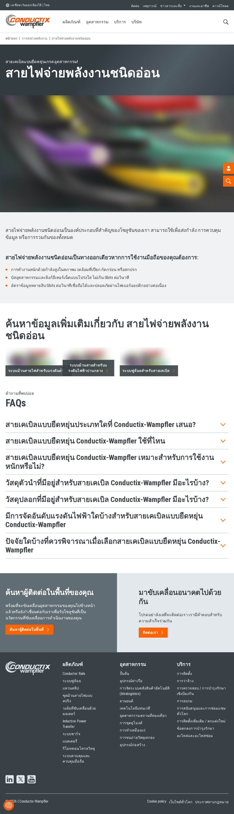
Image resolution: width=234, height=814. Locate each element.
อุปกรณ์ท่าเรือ (131, 681)
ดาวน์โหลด (221, 6)
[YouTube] (31, 779)
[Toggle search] (226, 22)
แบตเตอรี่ (70, 741)
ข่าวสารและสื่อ (171, 6)
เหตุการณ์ (150, 6)
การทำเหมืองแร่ (133, 730)
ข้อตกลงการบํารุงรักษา (195, 728)
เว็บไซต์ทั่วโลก (180, 802)
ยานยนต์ (126, 701)
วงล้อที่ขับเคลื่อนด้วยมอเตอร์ (79, 711)
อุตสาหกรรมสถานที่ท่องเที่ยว (143, 715)
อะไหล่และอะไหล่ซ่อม (195, 736)
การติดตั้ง (184, 673)
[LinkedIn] (9, 779)
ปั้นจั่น (124, 673)
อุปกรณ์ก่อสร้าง (132, 745)
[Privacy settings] (8, 805)
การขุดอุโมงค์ (131, 723)
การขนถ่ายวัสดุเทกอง (137, 737)
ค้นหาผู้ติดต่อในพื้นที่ (27, 629)
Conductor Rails (74, 673)
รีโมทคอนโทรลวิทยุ (79, 748)
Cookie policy (156, 801)
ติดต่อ (135, 6)
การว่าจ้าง (185, 681)
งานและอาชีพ (199, 6)
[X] (20, 779)
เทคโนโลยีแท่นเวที (135, 708)
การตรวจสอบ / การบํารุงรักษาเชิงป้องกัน (201, 691)
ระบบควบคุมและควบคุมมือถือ (76, 759)
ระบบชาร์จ (71, 734)
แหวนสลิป (71, 688)
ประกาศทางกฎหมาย (212, 802)
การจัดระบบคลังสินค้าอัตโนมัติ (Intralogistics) (145, 691)
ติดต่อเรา (150, 632)
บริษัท (136, 21)
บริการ (120, 21)
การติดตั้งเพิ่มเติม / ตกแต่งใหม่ (201, 721)
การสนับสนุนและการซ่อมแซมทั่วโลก (201, 711)
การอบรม (185, 701)
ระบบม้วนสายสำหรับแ (87, 368)
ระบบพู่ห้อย (72, 681)
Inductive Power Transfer (74, 724)
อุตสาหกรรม (97, 21)
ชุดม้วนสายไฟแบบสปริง (77, 698)
